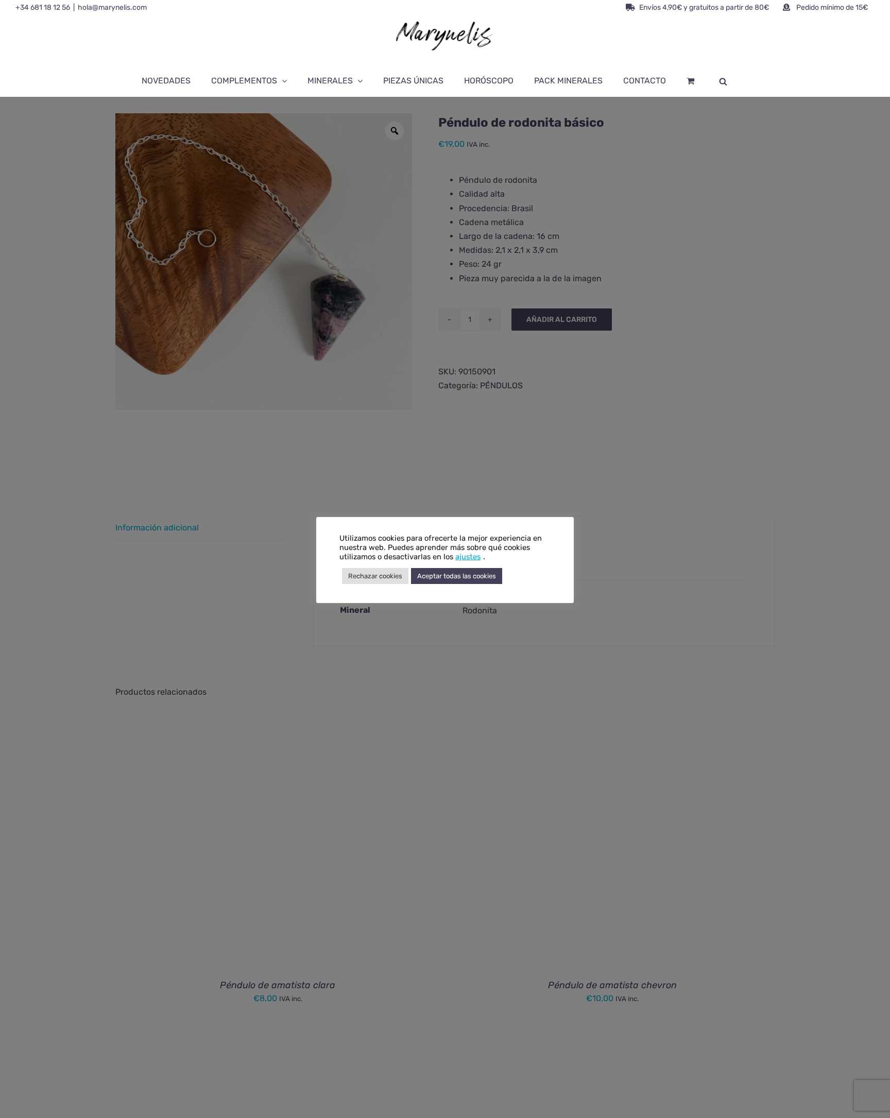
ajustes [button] (468, 556)
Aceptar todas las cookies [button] (456, 576)
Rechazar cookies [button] (375, 576)
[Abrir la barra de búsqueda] (723, 81)
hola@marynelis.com (112, 7)
